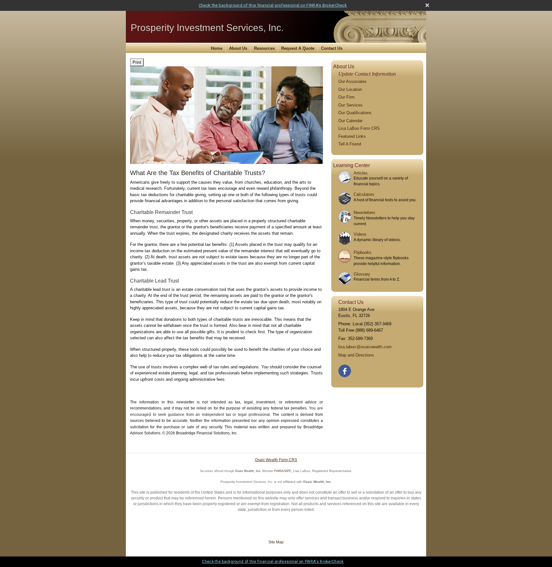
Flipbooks (363, 252)
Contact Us (331, 48)
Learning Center (351, 165)
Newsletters (364, 212)
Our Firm (346, 97)
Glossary (362, 274)
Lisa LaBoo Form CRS (359, 128)
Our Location (350, 89)
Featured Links (352, 136)
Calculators (364, 194)
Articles (361, 173)
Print (137, 62)
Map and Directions (356, 355)
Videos (360, 234)
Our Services (350, 105)
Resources (264, 48)
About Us (238, 48)
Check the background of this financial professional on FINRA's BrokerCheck (273, 5)
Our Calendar (350, 120)
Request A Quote (297, 48)
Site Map (276, 542)
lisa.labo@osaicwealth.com (365, 346)
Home (216, 48)
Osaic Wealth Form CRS (276, 460)
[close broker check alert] (427, 5)
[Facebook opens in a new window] (345, 369)
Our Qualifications (355, 112)
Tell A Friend (349, 144)
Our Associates (352, 81)
